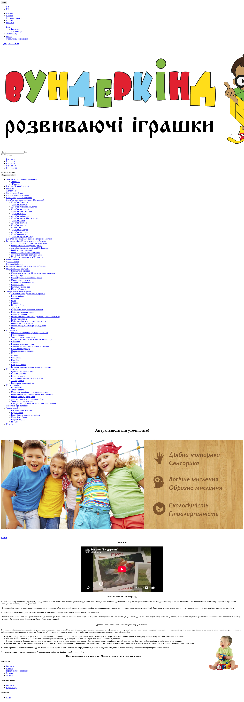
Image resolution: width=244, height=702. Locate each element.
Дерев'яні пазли (18, 220)
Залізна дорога (17, 390)
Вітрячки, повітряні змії (21, 410)
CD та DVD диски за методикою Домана (29, 243)
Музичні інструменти (20, 280)
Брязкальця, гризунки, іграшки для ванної (29, 332)
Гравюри (15, 298)
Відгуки (9, 20)
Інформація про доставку (17, 671)
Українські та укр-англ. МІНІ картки (27, 257)
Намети (9, 424)
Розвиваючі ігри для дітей (17, 268)
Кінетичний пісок (19, 319)
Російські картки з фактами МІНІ (25, 252)
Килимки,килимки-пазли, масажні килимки (30, 346)
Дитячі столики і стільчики (17, 195)
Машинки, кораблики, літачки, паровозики (30, 392)
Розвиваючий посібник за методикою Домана (26, 241)
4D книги (15, 184)
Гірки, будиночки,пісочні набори (25, 415)
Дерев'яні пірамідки (19, 230)
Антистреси (11, 191)
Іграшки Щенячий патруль (17, 186)
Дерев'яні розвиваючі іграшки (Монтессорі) (25, 200)
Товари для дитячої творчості (19, 291)
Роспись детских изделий (22, 323)
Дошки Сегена (12, 262)
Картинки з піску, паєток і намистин (27, 310)
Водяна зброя (17, 413)
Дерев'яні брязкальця (20, 202)
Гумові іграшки (18, 335)
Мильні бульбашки (19, 417)
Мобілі (14, 353)
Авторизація (16, 31)
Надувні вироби (18, 419)
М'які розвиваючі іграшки (22, 351)
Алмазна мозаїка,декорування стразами (28, 294)
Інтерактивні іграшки (20, 271)
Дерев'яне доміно (18, 225)
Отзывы (9, 673)
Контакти (10, 666)
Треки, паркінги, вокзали (22, 401)
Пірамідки (15, 360)
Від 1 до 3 (10, 161)
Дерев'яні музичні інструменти (24, 218)
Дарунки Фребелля (14, 193)
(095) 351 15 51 (11, 43)
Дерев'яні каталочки (20, 209)
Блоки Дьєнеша (13, 259)
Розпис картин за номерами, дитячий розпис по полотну (35, 316)
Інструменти (16, 387)
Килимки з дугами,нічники (23, 344)
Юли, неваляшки (18, 365)
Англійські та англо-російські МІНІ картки (29, 248)
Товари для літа (13, 408)
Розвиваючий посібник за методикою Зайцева (26, 266)
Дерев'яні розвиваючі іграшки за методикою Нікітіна (29, 239)
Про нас (9, 668)
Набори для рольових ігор (22, 282)
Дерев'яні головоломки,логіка (24, 207)
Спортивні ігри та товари (17, 406)
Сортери (15, 362)
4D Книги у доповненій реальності (21, 179)
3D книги (15, 182)
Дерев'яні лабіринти (20, 216)
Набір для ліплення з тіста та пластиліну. (28, 321)
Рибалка (14, 422)
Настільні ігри (17, 284)
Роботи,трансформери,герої (23, 397)
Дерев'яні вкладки (19, 204)
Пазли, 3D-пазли (18, 289)
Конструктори (17, 275)
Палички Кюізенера (14, 264)
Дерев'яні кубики (18, 214)
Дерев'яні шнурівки (19, 232)
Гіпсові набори (17, 305)
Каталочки (15, 342)
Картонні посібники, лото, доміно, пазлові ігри (31, 339)
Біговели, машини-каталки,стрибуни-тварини (31, 367)
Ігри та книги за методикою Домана (26, 246)
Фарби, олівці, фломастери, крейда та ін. (28, 326)
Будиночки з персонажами (22, 371)
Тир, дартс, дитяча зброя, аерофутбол (27, 399)
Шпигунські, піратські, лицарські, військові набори (33, 403)
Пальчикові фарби (19, 314)
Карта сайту (11, 687)
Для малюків (11, 330)
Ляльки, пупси (17, 381)
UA (7, 7)
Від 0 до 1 (10, 159)
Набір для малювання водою (23, 312)
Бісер (13, 300)
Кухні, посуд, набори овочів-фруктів (27, 378)
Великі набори (17, 296)
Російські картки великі (21, 250)
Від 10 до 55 (11, 168)
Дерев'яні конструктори (21, 211)
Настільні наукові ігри (20, 287)
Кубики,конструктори (20, 349)
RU (7, 9)
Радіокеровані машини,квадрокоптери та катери (32, 394)
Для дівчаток (11, 369)
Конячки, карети (18, 376)
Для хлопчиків (12, 385)
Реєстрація (15, 29)
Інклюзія (10, 188)
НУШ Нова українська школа (19, 198)
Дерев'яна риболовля (20, 234)
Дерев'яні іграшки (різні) (22, 236)
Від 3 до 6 (10, 163)
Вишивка (15, 303)
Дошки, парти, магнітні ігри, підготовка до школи (33, 273)
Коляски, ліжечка (18, 374)
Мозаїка (14, 355)
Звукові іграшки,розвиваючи (23, 337)
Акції (8, 697)
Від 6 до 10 (11, 166)
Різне (13, 328)
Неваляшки (16, 358)
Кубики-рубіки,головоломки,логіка (26, 278)
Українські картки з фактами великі (26, 255)
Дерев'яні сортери (19, 223)
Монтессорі (16, 227)
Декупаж (15, 307)
